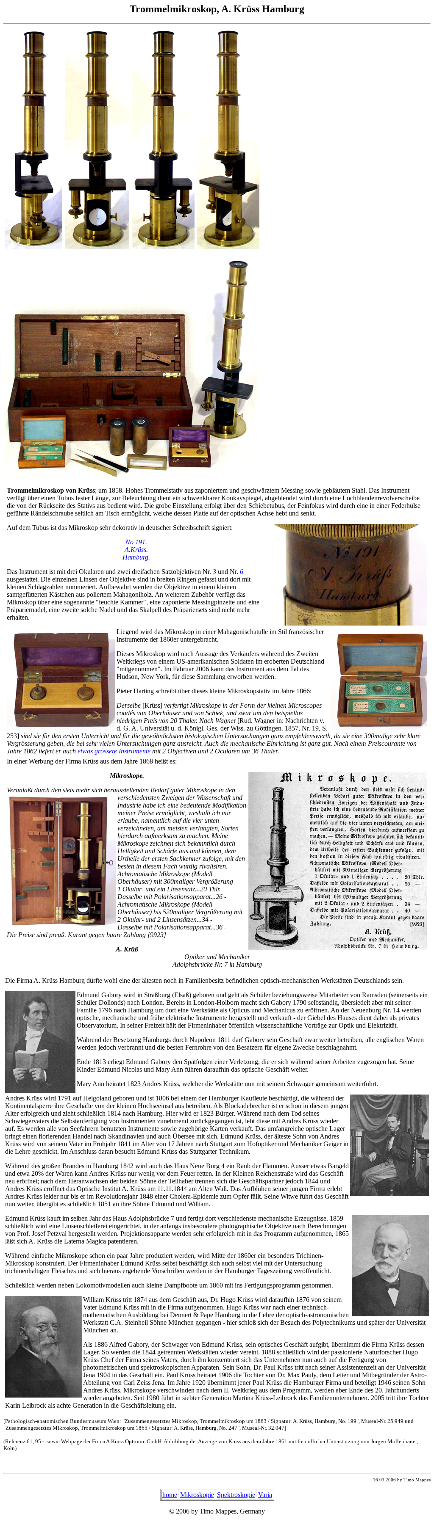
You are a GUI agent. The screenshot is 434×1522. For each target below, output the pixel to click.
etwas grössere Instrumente (114, 751)
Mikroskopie (197, 1494)
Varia (265, 1494)
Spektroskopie (236, 1494)
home (169, 1494)
